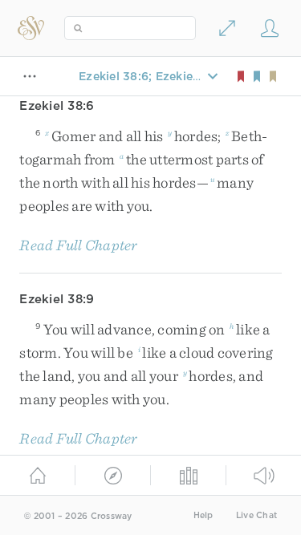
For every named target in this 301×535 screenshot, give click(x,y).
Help (203, 515)
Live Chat (256, 515)
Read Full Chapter (78, 245)
